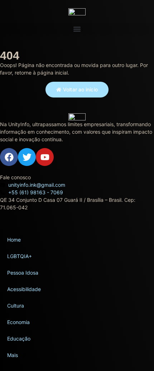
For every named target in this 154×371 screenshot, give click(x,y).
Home (14, 240)
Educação (18, 339)
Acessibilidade (24, 289)
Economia (18, 322)
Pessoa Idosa (22, 273)
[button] (77, 29)
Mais (12, 355)
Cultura (15, 306)
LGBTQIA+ (19, 256)
